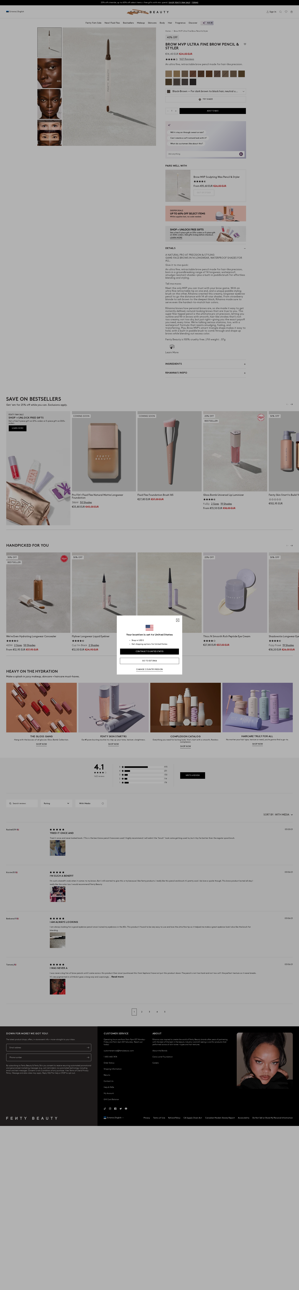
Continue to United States (150, 651)
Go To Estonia (149, 661)
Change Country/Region (149, 669)
